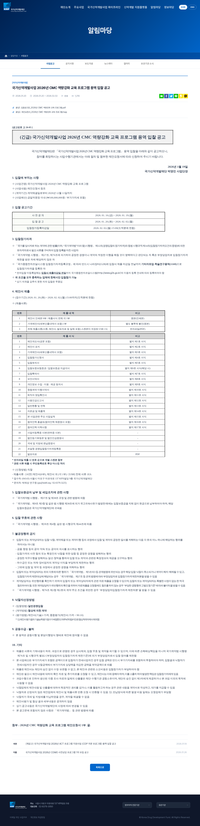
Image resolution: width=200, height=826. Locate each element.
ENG (192, 7)
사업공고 (50, 63)
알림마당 (156, 7)
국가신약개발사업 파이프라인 (103, 7)
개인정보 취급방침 (37, 817)
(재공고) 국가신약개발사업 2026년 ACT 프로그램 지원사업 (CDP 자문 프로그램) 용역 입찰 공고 (71, 743)
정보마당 (169, 7)
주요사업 (79, 7)
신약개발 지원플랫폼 (135, 7)
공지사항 (70, 63)
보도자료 (89, 63)
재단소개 (65, 7)
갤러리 (127, 63)
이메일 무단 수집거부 (18, 817)
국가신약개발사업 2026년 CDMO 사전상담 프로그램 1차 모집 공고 (57, 752)
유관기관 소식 (147, 63)
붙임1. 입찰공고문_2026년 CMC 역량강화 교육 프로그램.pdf (41, 107)
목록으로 (100, 767)
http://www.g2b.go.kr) (109, 273)
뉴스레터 (108, 63)
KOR (183, 7)
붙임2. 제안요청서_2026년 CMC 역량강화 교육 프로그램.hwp (41, 112)
